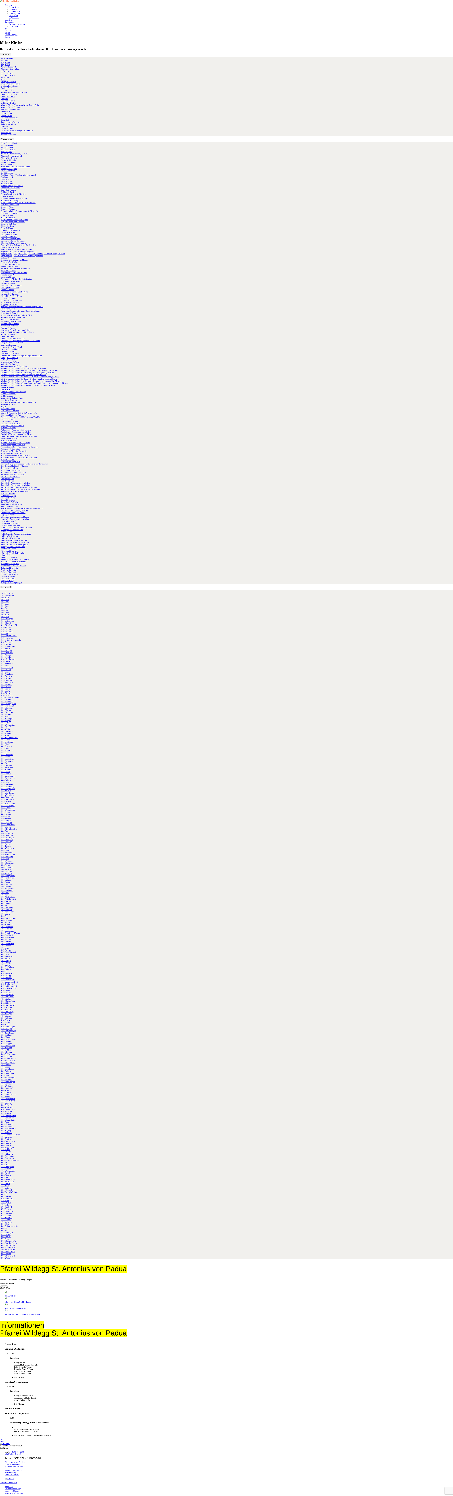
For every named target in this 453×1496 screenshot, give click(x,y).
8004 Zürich (5, 1228)
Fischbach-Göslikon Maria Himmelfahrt (15, 268)
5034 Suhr (4, 916)
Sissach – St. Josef (7, 481)
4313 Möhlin (5, 716)
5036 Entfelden (6, 920)
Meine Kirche (14, 7)
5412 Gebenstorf (7, 1071)
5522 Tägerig (6, 1131)
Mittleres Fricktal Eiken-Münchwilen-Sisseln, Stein (20, 105)
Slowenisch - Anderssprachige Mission (15, 485)
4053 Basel (5, 604)
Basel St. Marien (7, 184)
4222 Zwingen (6, 676)
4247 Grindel (6, 699)
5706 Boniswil (6, 1207)
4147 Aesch (5, 665)
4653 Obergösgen (7, 863)
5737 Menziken (6, 1218)
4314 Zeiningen (7, 719)
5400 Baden (5, 1067)
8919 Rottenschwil (8, 1245)
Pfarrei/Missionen (7, 139)
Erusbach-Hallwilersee (9, 86)
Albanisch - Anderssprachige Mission (15, 154)
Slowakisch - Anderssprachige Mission (15, 483)
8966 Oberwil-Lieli (8, 1256)
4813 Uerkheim (6, 882)
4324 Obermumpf (7, 731)
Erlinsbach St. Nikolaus (9, 262)
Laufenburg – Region (9, 94)
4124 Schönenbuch (8, 646)
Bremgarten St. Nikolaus (10, 213)
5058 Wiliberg (6, 939)
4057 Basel (5, 612)
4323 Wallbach (6, 729)
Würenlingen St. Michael (10, 564)
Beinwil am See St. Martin (10, 188)
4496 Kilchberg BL (8, 854)
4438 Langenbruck (8, 789)
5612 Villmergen (7, 1154)
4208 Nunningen (7, 674)
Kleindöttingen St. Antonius (11, 322)
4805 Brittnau (6, 880)
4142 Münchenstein (8, 659)
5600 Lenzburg (6, 1137)
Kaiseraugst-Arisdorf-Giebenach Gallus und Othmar (20, 311)
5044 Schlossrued (7, 931)
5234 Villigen (6, 1003)
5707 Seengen (6, 1209)
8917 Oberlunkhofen (8, 1241)
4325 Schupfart (6, 733)
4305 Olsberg (6, 710)
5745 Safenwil (6, 1222)
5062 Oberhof (6, 942)
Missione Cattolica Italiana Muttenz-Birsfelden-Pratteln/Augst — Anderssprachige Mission (34, 383)
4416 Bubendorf (7, 755)
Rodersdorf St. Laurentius (10, 449)
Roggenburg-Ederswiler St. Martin (14, 451)
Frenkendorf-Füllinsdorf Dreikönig (14, 273)
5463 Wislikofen (7, 1107)
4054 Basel (5, 606)
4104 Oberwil (6, 623)
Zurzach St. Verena (8, 579)
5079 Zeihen (5, 965)
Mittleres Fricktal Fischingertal (12, 107)
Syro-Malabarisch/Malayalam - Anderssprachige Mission (22, 508)
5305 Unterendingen (8, 1031)
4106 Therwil (6, 627)
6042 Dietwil (5, 1224)
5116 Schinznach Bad (9, 988)
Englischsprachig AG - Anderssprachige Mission (19, 251)
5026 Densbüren (7, 908)
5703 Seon (5, 1201)
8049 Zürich (5, 1230)
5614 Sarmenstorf (7, 1156)
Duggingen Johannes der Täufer (13, 241)
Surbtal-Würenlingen (8, 124)
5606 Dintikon (6, 1145)
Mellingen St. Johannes (9, 358)
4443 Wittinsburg (7, 795)
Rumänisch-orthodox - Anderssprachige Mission (19, 457)
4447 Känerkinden (8, 804)
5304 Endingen (6, 1029)
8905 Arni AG (6, 1237)
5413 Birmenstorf (7, 1073)
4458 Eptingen (6, 823)
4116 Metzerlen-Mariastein (11, 640)
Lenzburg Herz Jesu (8, 345)
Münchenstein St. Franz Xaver (12, 398)
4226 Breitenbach (7, 680)
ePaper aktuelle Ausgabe (14, 1466)
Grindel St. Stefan (7, 290)
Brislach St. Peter (7, 215)
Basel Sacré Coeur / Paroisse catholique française (19, 175)
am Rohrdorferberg (8, 75)
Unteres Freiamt (7, 128)
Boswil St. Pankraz (8, 209)
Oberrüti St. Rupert (8, 419)
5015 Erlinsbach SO (8, 899)
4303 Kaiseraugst (7, 706)
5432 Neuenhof (6, 1088)
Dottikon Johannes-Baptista (11, 239)
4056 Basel (5, 610)
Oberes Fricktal (6, 116)
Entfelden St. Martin (8, 258)
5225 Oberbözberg (8, 1001)
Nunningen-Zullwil (8, 409)
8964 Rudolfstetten (8, 1252)
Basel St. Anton (6, 179)
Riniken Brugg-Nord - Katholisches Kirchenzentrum (20, 447)
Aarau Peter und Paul (9, 143)
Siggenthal (5, 120)
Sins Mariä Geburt (7, 479)
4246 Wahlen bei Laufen (10, 697)
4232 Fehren (5, 689)
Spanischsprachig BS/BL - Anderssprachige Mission (20, 489)
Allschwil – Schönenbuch (10, 69)
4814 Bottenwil (6, 884)
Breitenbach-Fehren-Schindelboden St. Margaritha (19, 211)
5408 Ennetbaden (7, 1069)
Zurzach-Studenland (8, 135)
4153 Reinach (6, 670)
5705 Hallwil (5, 1205)
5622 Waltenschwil (8, 1171)
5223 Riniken (6, 999)
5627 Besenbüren (7, 1182)
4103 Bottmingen (7, 621)
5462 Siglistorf (6, 1105)
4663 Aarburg (6, 869)
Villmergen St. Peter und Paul (12, 530)
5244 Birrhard (6, 1016)
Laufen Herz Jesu (7, 336)
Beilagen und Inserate (17, 24)
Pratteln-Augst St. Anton (10, 438)
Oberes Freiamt (6, 114)
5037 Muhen (5, 922)
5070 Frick (5, 948)
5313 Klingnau (6, 1037)
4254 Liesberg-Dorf (8, 704)
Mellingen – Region (8, 103)
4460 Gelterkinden (8, 825)
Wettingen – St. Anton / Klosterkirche (15, 542)
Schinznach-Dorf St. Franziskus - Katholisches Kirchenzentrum (24, 464)
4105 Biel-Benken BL (9, 625)
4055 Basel (5, 608)
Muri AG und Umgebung (10, 109)
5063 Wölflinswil (7, 944)
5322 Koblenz (6, 1050)
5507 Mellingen (7, 1126)
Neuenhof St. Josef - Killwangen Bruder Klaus (18, 402)
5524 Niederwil (6, 1133)
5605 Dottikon (6, 1143)
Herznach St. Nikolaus (9, 294)
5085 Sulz (4, 971)
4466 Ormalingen (7, 837)
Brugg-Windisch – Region (10, 84)
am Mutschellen (7, 73)
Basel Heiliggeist (7, 173)
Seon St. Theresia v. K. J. (10, 477)
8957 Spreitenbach (8, 1247)
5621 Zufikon (6, 1169)
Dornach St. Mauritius (9, 237)
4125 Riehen (5, 648)
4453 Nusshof (6, 814)
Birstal (3, 80)
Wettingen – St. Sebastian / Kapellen (14, 545)
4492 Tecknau (6, 846)
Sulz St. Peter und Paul (9, 506)
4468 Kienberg (6, 842)
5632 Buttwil (5, 1188)
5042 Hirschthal (7, 927)
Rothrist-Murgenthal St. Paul (11, 453)
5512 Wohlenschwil (8, 1128)
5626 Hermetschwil (8, 1179)
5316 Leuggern (6, 1043)
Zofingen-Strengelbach (9, 574)
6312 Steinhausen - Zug (10, 1226)
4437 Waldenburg (7, 787)
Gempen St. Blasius (8, 283)
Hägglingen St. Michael (9, 305)
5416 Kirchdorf (6, 1075)
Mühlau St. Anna (7, 396)
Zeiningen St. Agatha (9, 570)
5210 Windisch (6, 993)
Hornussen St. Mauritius (10, 302)
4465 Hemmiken (7, 835)
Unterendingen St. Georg (10, 521)
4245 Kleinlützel (7, 695)
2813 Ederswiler (7, 593)
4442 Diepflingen (7, 793)
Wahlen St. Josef (7, 532)
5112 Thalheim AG (8, 984)
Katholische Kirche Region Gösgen (14, 92)
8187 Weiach (5, 1235)
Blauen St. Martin (7, 207)
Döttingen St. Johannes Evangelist (13, 243)
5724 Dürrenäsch (7, 1213)
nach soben (2, 1440)
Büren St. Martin (7, 228)
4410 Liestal (5, 744)
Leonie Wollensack (12, 1475)
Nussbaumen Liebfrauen (10, 411)
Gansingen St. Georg (8, 277)
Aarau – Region (7, 58)
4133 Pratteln (6, 657)
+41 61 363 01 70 (17, 1452)
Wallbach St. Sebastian (9, 536)
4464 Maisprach (7, 833)
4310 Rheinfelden (7, 712)
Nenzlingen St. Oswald (9, 400)
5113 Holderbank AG (9, 986)
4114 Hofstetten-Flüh (9, 636)
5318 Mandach (6, 1048)
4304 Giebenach (7, 708)
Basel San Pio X (7, 177)
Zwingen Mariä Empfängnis (11, 583)
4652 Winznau (6, 861)
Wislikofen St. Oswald (9, 551)
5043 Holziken (6, 929)
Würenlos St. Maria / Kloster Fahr (13, 566)
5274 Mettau (5, 1022)
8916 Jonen (5, 1239)
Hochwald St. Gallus (8, 298)
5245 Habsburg (6, 1018)
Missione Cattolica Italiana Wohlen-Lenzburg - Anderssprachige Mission (28, 385)
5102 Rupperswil (7, 973)
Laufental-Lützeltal (8, 97)
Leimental (4, 99)
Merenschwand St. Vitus (10, 362)
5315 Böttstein (6, 1041)
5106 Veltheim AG (8, 980)
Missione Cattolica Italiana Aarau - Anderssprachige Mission (23, 368)
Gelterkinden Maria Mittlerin (11, 281)
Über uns (8, 30)
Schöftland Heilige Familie (11, 470)
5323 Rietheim (6, 1052)
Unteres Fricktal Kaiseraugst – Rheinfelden (17, 131)
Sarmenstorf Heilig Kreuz (10, 462)
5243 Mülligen (6, 1014)
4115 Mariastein (7, 638)
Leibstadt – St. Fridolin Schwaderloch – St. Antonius (20, 341)
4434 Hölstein (6, 780)
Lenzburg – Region (8, 101)
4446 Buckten (6, 801)
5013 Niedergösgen (8, 897)
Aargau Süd (5, 63)
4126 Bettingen (6, 651)
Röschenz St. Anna (8, 460)
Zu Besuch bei (14, 11)
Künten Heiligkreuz (8, 334)
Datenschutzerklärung (13, 1489)
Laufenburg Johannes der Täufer (13, 339)
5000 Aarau (5, 893)
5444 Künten (5, 1097)
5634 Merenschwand (8, 1190)
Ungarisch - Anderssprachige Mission (15, 519)
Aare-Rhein (5, 60)
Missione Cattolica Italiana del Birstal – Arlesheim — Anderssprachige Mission (30, 377)
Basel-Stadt (5, 77)
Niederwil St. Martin (8, 404)
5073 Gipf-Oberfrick (8, 952)
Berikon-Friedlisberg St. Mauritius (13, 194)
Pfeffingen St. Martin (8, 428)
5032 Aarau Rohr (7, 912)
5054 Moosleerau (7, 937)
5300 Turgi (5, 1024)
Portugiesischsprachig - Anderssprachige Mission (19, 436)
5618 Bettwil (5, 1162)
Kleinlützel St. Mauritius (10, 324)
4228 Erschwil (6, 685)
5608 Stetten (5, 1150)
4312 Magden (6, 714)
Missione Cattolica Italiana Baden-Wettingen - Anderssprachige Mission (27, 373)
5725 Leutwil (6, 1215)
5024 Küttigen (6, 903)
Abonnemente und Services (15, 1462)
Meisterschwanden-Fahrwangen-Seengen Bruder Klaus (21, 356)
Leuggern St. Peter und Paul (11, 347)
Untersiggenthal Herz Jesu (10, 525)
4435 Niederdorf (7, 782)
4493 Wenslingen (7, 848)
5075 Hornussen (7, 956)
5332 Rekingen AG (8, 1063)
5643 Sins (4, 1194)
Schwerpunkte (14, 14)
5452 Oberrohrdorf (8, 1099)
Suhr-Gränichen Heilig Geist (11, 504)
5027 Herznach (6, 910)
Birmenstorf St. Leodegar (10, 201)
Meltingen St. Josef (8, 360)
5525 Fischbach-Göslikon (10, 1135)
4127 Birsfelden (7, 653)
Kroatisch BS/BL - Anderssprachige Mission (17, 332)
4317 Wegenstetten (8, 725)
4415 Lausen (5, 753)
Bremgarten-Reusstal (8, 82)
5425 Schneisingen (8, 1082)
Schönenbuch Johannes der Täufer (13, 472)
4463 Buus (5, 831)
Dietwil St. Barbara (8, 232)
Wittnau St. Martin (7, 555)
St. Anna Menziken (8, 494)
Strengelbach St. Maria (9, 502)
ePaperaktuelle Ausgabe (11, 34)
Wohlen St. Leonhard (9, 557)
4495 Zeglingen (7, 852)
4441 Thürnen (6, 791)
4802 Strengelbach (8, 876)
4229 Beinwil (6, 687)
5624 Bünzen (6, 1175)
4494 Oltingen (6, 850)
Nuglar (3, 407)
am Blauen (5, 71)
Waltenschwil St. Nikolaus (10, 538)
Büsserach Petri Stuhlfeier (10, 230)
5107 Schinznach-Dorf (9, 982)
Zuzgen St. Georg (7, 581)
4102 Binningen (7, 619)
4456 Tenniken (6, 818)
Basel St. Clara (6, 181)
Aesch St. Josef (6, 152)
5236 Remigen (6, 1007)
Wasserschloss (6, 133)
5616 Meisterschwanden (10, 1160)
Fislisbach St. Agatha (8, 271)
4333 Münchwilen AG (9, 738)
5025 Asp (4, 905)
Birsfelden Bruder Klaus (10, 205)
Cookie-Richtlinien (12, 1491)
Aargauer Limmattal (8, 67)
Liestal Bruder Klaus (8, 351)
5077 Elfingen (6, 961)
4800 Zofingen (6, 874)
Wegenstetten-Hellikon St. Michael (14, 540)
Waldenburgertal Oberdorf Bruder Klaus (16, 534)
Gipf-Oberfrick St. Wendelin (11, 285)
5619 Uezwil (5, 1165)
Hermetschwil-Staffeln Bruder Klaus (14, 292)
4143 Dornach (6, 661)
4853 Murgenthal (7, 888)
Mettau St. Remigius (8, 364)
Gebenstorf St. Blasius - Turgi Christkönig (16, 279)
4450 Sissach (5, 808)
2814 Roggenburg (7, 595)
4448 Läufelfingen (8, 806)
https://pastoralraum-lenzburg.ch (17, 1308)
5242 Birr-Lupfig (7, 1012)
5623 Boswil (5, 1173)
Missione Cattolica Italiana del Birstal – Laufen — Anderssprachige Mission (29, 379)
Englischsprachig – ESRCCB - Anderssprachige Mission (22, 256)
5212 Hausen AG (7, 995)
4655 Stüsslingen (7, 867)
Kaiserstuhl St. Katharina (10, 313)
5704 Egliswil (6, 1203)
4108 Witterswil (7, 631)
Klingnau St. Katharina (9, 326)
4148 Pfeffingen (7, 668)
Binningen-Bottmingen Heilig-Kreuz (14, 198)
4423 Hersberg (6, 765)
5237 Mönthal (6, 1010)
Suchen (7, 37)
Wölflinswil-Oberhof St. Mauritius (13, 562)
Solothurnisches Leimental (10, 122)
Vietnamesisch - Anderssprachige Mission (16, 528)
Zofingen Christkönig (9, 572)
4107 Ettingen (6, 629)
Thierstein (4, 126)
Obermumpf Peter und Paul (11, 415)
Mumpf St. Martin (7, 387)
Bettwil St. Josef (7, 196)
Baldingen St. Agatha (9, 169)
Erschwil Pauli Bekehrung (10, 264)
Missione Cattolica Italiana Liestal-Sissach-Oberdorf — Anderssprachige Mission (31, 381)
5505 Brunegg (6, 1122)
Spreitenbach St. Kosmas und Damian (15, 491)
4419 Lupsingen (7, 761)
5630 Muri (5, 1186)
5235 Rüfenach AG (8, 1005)
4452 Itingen (5, 812)
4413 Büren (5, 748)
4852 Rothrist (6, 886)
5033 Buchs (5, 914)
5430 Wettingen (7, 1086)
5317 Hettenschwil (8, 1046)
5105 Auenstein (6, 978)
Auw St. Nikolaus (7, 164)
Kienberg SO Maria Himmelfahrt (13, 317)
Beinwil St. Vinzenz (8, 190)
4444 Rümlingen (7, 797)
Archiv (7, 28)
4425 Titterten (6, 770)
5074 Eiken (5, 954)
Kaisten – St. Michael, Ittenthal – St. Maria (16, 315)
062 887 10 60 (10, 1296)
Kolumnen (13, 9)
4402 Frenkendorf (7, 742)
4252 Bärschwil (7, 702)
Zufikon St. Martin (8, 576)
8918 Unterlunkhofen (9, 1243)
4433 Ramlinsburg (8, 778)
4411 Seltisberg (6, 746)
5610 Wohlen (6, 1152)
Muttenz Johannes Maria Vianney (13, 392)
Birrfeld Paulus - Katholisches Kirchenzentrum (18, 203)
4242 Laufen (5, 691)
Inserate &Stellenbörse (9, 21)
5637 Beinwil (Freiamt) (9, 1192)
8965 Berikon (6, 1254)
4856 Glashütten (7, 891)
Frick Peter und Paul (8, 275)
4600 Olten (5, 859)
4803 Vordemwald (8, 878)
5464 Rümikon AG (8, 1109)
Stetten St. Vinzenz (8, 500)
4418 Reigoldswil (7, 759)
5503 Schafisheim (7, 1118)
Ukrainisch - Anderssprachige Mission (15, 517)
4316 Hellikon (6, 723)
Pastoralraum (5, 54)
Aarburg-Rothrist (7, 147)
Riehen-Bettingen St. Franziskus (13, 445)
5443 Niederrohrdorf (8, 1094)
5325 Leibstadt (6, 1056)
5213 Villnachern (7, 997)
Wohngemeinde (6, 587)
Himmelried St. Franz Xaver (11, 296)
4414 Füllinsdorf (7, 750)
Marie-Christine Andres (13, 1470)
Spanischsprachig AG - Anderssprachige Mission (19, 487)
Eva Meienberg (10, 1472)
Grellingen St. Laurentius (10, 288)
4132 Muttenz (6, 655)
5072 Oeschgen (6, 950)
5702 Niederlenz (7, 1199)
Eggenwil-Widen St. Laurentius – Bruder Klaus (18, 245)
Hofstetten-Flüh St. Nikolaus (11, 300)
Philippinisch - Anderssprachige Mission (16, 430)
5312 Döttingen (6, 1035)
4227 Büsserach (7, 682)
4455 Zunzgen (6, 816)
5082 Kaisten (6, 969)
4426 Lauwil (5, 772)
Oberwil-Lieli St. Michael (10, 423)
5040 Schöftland (7, 925)
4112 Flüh (4, 634)
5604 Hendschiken (8, 1141)
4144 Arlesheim (7, 663)
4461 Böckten (6, 827)
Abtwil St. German (8, 150)
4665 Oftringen (6, 871)
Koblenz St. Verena (8, 328)
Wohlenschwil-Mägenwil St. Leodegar (15, 559)
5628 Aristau (5, 1184)
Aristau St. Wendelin (8, 160)
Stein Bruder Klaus (8, 498)
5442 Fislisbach (6, 1092)
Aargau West (5, 65)
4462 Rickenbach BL (9, 829)
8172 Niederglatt (7, 1232)
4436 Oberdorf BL (8, 784)
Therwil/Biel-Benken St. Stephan (13, 513)
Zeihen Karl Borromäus (9, 568)
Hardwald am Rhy (8, 90)
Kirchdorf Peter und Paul (10, 319)
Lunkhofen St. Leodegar (10, 353)
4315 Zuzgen (6, 721)
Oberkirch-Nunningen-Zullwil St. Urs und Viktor (19, 413)
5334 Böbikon (6, 1065)
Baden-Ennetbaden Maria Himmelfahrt (15, 167)
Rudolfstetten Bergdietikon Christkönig (15, 455)
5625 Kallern (5, 1177)
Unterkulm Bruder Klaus (10, 523)
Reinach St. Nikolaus (9, 440)
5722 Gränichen (7, 1211)
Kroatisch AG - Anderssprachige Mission (16, 330)
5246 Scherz (5, 1020)
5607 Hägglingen (7, 1148)
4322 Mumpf (5, 727)
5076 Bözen (5, 959)
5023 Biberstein (7, 901)
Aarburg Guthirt (7, 145)
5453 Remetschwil (8, 1101)
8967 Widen (5, 1258)
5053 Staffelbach (7, 935)
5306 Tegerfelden (7, 1033)
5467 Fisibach (6, 1114)
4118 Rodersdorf (7, 642)
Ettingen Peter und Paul (9, 266)
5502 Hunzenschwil (8, 1116)
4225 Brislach (6, 678)
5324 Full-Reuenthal (8, 1054)
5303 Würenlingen (8, 1026)
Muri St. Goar (6, 390)
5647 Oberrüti (6, 1196)
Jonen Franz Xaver (8, 309)
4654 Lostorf (5, 865)
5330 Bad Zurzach (8, 1060)
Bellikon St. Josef (7, 192)
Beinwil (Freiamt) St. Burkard (12, 186)
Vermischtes (13, 16)
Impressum (9, 1487)
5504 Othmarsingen (8, 1120)
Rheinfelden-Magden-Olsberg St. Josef (15, 443)
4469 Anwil (5, 844)
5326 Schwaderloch (8, 1058)
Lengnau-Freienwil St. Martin (12, 343)
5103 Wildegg (6, 976)
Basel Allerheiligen (8, 171)
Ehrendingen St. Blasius (10, 247)
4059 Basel (5, 617)
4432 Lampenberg (7, 776)
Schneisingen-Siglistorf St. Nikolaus (14, 466)
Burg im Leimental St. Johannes (13, 222)
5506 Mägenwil (7, 1124)
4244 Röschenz (6, 693)
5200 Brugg (5, 990)
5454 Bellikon (6, 1103)
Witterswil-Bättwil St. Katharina (13, 553)
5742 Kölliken (6, 1220)
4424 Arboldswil (7, 767)
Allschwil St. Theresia (9, 158)
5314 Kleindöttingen (8, 1039)
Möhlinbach (5, 111)
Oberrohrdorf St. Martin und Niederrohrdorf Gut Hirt (20, 417)
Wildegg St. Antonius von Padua (13, 547)
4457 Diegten (6, 820)
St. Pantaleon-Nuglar (8, 496)
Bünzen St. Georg (7, 226)
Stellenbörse (14, 26)
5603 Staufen (6, 1139)
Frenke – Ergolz (7, 88)
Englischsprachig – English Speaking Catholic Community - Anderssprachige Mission (33, 254)
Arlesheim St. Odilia (8, 162)
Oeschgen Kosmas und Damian (12, 426)
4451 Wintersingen (8, 810)
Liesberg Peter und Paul (10, 349)
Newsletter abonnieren (8, 1483)
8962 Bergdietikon (8, 1249)
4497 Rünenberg (7, 857)
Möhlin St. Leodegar (8, 394)
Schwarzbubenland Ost (9, 118)
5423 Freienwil (6, 1080)
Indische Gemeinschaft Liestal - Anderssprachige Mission (22, 307)
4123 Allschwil (6, 644)
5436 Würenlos (6, 1090)
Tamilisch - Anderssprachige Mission (14, 511)
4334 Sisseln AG (7, 740)
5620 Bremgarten (7, 1167)
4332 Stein (5, 736)
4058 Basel (5, 615)
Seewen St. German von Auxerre (13, 474)
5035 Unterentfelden (8, 918)
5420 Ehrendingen (8, 1077)
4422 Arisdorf (6, 763)
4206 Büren (5, 672)
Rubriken (8, 5)
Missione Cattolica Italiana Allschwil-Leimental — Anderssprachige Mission (29, 370)
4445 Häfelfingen (7, 799)
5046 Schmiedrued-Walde (10, 933)
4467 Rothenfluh (7, 840)
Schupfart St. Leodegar (9, 468)
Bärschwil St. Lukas (8, 224)
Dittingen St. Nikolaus (9, 234)
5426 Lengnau (6, 1084)
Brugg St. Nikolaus (8, 217)
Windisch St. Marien (8, 549)
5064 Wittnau (6, 946)
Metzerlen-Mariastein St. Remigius (14, 366)
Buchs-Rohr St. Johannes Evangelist (14, 220)
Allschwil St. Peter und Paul (11, 156)
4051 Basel (5, 600)
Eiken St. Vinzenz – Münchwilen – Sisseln (17, 249)
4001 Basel (5, 598)
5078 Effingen (6, 963)
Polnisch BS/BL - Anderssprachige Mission (17, 434)
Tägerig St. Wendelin (9, 515)
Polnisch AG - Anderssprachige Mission (16, 432)
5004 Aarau (5, 895)
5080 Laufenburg (7, 967)
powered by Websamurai (14, 1493)
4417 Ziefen (5, 757)
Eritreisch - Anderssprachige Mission (14, 260)
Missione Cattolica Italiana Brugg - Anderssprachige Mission (23, 375)
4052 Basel (5, 602)
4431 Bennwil (6, 774)
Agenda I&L (14, 18)
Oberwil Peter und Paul (9, 421)
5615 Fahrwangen (7, 1158)
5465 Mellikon (6, 1111)
